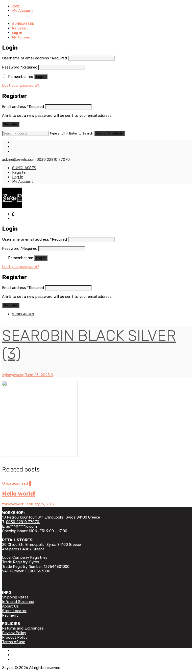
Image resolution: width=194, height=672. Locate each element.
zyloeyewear (12, 375)
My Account (22, 10)
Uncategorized (15, 483)
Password (19, 67)
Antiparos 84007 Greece (23, 549)
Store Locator (14, 611)
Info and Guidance (18, 601)
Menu (16, 6)
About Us (10, 606)
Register (19, 28)
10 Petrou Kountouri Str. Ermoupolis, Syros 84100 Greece (51, 517)
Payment (10, 615)
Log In (17, 33)
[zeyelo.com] (97, 198)
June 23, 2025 (38, 375)
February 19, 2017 (40, 504)
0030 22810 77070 (53, 159)
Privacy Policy (14, 633)
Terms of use (13, 642)
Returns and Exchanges (23, 628)
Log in (40, 77)
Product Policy (15, 637)
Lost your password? (20, 85)
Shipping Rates (15, 597)
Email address (23, 106)
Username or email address (34, 58)
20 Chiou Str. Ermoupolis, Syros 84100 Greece (41, 544)
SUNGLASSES (23, 24)
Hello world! (18, 493)
